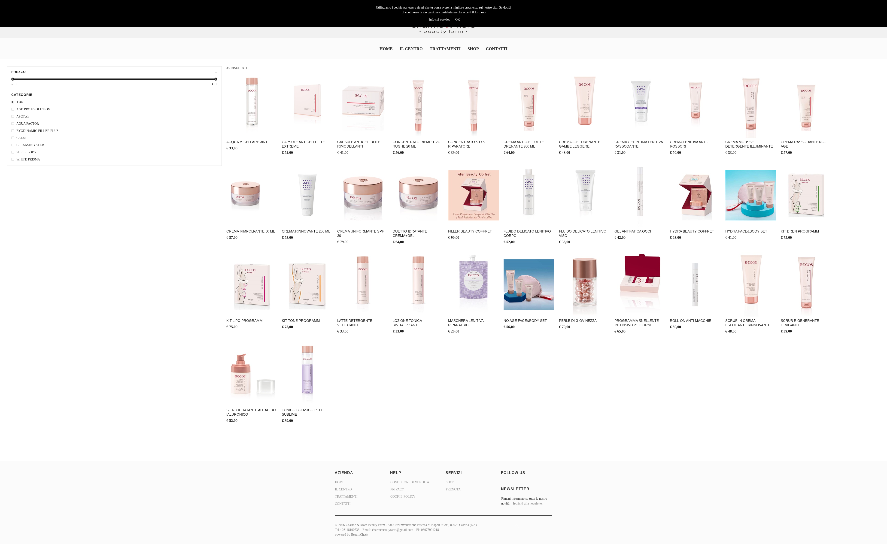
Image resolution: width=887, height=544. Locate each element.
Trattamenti (445, 48)
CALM (21, 138)
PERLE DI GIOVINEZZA (578, 321)
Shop (473, 48)
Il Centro (411, 48)
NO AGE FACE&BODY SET (525, 321)
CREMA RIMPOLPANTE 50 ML (250, 231)
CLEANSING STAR (30, 145)
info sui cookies (439, 19)
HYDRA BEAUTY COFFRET (692, 231)
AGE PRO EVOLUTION (33, 109)
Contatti (496, 48)
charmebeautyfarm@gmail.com (392, 530)
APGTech (22, 116)
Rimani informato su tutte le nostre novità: (524, 501)
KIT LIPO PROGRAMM (244, 321)
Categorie (21, 95)
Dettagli (252, 111)
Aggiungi (252, 98)
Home (386, 48)
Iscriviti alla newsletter (528, 503)
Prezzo (18, 72)
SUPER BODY (26, 152)
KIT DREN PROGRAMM (800, 231)
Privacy (397, 489)
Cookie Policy (402, 496)
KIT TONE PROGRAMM (301, 321)
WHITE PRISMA (28, 159)
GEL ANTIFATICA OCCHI (633, 231)
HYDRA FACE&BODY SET (746, 231)
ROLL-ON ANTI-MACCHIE (690, 321)
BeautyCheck (359, 534)
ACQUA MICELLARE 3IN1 (246, 142)
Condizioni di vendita (409, 482)
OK (457, 19)
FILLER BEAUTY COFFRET (470, 231)
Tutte (19, 102)
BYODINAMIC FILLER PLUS (37, 131)
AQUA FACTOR (27, 123)
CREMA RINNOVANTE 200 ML (306, 231)
